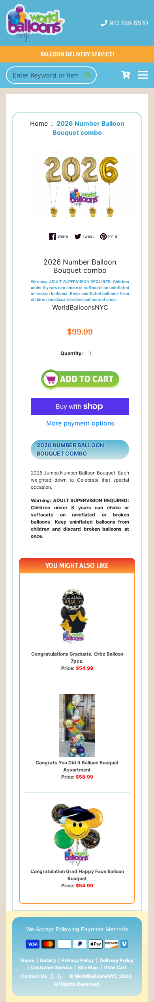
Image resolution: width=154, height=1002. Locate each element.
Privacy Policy (78, 960)
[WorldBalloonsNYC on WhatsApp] (52, 976)
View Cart (115, 967)
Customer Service (51, 967)
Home (27, 960)
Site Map (88, 967)
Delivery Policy (116, 960)
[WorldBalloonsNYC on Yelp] (59, 976)
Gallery (48, 960)
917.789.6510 (128, 23)
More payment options (80, 423)
